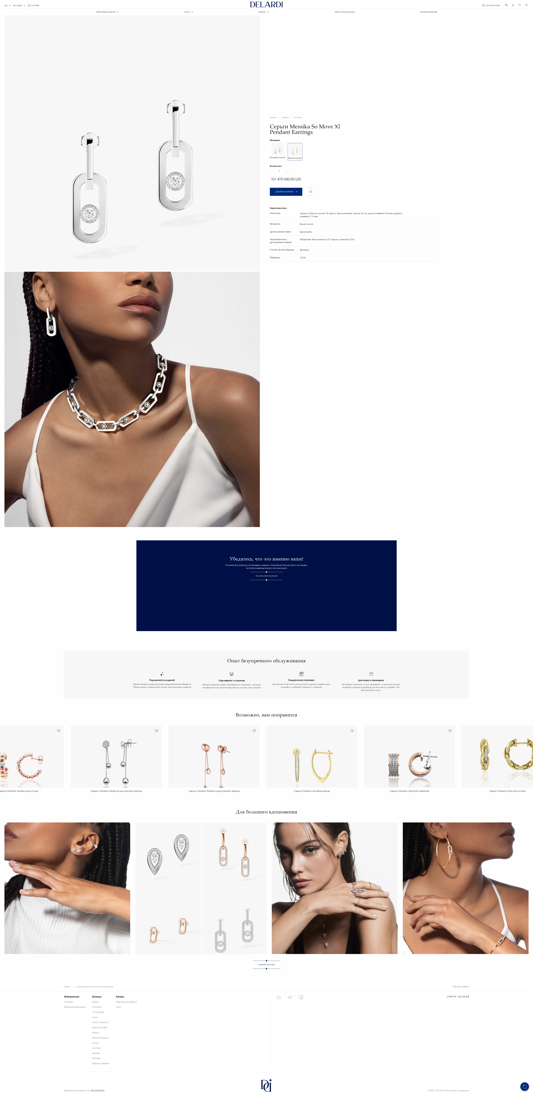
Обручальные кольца (345, 12)
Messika (285, 117)
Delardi (273, 117)
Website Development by (77, 1091)
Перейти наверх (460, 987)
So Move (298, 117)
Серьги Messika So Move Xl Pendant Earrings (94, 987)
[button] (7, 5)
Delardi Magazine (428, 12)
